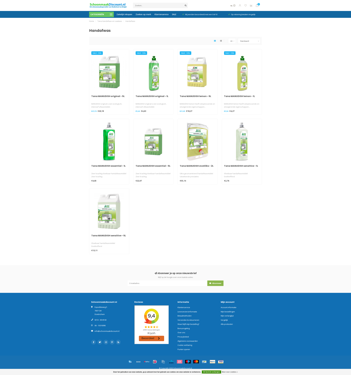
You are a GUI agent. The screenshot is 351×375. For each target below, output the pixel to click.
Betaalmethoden (185, 316)
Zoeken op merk (143, 14)
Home (91, 21)
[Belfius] (146, 362)
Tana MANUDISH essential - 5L (153, 165)
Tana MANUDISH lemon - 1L (239, 96)
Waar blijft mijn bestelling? (188, 324)
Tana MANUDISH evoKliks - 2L (196, 165)
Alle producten (227, 324)
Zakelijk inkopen (124, 14)
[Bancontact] (204, 362)
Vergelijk (224, 320)
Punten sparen (184, 349)
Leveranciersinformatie (187, 311)
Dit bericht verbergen (211, 372)
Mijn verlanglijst (227, 316)
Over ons (181, 332)
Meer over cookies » (230, 372)
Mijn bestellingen (228, 311)
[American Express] (130, 362)
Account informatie (228, 307)
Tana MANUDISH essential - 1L (108, 165)
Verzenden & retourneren (188, 320)
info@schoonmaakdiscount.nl (107, 331)
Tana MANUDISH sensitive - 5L (108, 235)
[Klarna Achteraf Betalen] (179, 362)
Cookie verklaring (185, 345)
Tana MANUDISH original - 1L (152, 96)
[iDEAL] (155, 362)
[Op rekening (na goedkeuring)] (163, 362)
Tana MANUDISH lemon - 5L (195, 96)
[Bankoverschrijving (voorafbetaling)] (138, 362)
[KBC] (171, 362)
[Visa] (220, 362)
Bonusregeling (184, 328)
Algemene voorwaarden (188, 341)
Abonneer (216, 283)
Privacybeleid (183, 336)
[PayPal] (212, 362)
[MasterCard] (196, 362)
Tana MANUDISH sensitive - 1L (241, 165)
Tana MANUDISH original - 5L (108, 96)
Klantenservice (162, 14)
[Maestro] (187, 362)
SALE (174, 14)
